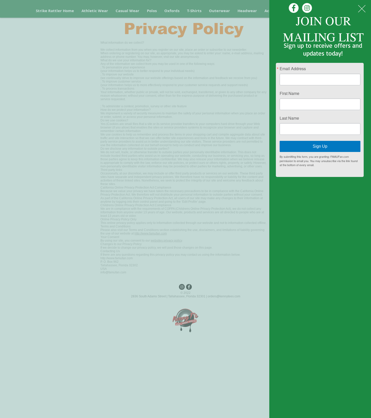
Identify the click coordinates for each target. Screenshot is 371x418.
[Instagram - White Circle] (307, 8)
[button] (362, 8)
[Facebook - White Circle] (294, 8)
